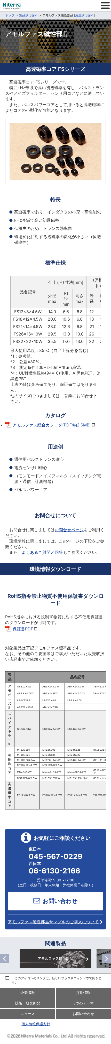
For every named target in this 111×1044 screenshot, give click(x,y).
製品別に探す (28, 15)
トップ (9, 15)
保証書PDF (23, 628)
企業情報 (27, 992)
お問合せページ (69, 529)
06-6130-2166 (54, 870)
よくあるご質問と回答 (42, 552)
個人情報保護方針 (35, 1024)
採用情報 (83, 992)
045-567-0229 (55, 856)
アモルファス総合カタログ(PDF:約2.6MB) (52, 424)
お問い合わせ (60, 901)
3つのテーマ (83, 1003)
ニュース (27, 1013)
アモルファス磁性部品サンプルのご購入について (53, 921)
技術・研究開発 (27, 1003)
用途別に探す (84, 15)
